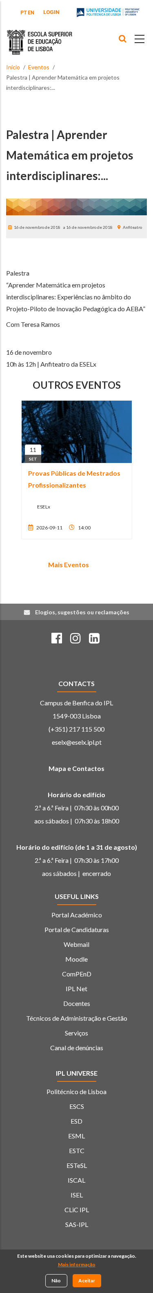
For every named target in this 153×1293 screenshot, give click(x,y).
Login (51, 12)
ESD (76, 1121)
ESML (76, 1136)
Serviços (76, 1033)
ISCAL (76, 1180)
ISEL (77, 1195)
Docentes (76, 1003)
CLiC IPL (76, 1209)
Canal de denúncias (76, 1047)
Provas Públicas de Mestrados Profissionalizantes (74, 479)
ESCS (76, 1106)
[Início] (39, 36)
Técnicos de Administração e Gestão (76, 1018)
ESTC (76, 1150)
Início (13, 67)
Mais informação (76, 1264)
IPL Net (76, 988)
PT (23, 13)
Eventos (38, 67)
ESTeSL (77, 1165)
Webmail (76, 944)
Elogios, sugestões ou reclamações (82, 612)
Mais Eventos (68, 564)
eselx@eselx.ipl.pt (77, 742)
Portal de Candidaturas (76, 929)
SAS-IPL (76, 1224)
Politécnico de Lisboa (76, 1091)
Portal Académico (76, 915)
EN (31, 13)
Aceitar (86, 1280)
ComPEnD (76, 974)
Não (56, 1280)
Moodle (76, 959)
